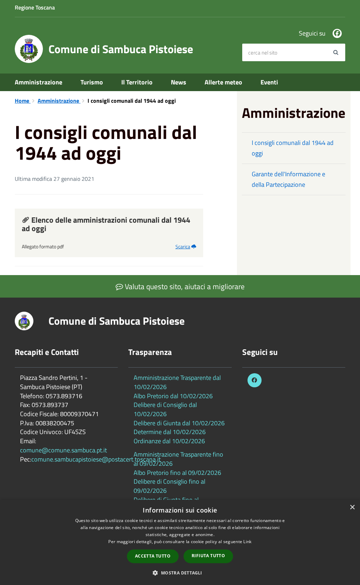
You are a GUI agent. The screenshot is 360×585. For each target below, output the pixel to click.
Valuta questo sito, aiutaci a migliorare (184, 286)
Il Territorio (137, 82)
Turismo (92, 82)
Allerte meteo (223, 82)
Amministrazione (38, 82)
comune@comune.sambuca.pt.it (63, 450)
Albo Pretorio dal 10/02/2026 (173, 396)
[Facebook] (337, 33)
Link (247, 542)
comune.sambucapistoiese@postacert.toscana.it (96, 459)
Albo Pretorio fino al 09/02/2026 (177, 472)
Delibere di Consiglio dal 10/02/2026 (165, 409)
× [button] (352, 507)
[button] (180, 572)
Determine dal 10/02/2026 (170, 432)
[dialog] (180, 542)
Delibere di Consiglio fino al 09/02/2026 (169, 486)
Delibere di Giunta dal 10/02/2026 (179, 423)
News (178, 82)
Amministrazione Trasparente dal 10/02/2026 (177, 382)
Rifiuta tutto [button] (208, 556)
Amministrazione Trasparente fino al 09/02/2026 (178, 459)
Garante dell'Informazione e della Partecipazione (288, 179)
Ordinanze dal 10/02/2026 (169, 441)
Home (23, 100)
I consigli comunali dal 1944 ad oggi (293, 148)
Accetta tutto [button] (153, 556)
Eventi (269, 82)
